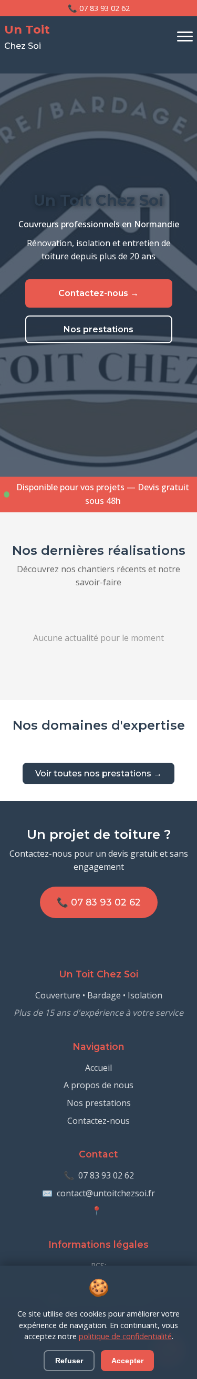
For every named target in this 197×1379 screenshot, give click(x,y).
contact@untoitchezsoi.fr (106, 1193)
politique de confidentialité (125, 1336)
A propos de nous (98, 1085)
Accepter (127, 1360)
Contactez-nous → (98, 293)
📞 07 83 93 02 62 (99, 8)
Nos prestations (98, 329)
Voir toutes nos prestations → (98, 773)
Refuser (69, 1360)
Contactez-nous (98, 1121)
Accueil (98, 1067)
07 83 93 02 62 (106, 1175)
